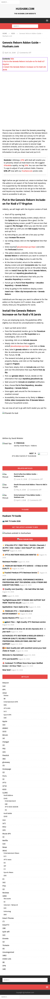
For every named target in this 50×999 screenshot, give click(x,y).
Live (4, 820)
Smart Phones (8, 918)
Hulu (4, 776)
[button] (46, 20)
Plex (4, 886)
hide (12, 59)
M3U (4, 827)
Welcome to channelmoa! (12, 655)
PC (3, 879)
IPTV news (7, 860)
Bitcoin (5, 735)
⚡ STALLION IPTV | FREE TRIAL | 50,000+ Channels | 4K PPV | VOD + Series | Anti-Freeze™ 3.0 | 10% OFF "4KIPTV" (24, 548)
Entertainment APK (11, 702)
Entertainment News (11, 853)
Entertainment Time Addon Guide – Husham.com (28, 496)
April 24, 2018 (10, 53)
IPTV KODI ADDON (11, 807)
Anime (6, 695)
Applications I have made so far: (15, 607)
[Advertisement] (25, 101)
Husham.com (27, 171)
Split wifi (5, 932)
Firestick (5, 755)
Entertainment (10, 801)
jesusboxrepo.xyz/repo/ (26, 247)
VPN (22, 160)
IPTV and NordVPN (10, 659)
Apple (4, 721)
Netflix (5, 840)
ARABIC (5, 728)
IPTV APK (7, 708)
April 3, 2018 (21, 500)
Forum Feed (28, 539)
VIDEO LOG (6, 959)
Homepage (6, 769)
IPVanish (7, 165)
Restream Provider (9, 562)
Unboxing (7, 911)
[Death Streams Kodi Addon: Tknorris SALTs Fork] (7, 486)
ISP (5, 866)
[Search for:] (10, 2)
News (4, 847)
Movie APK (6, 834)
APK (3, 690)
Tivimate (5, 945)
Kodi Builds (8, 813)
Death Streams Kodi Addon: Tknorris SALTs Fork (30, 485)
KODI (4, 789)
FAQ (3, 749)
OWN (4, 596)
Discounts (7, 899)
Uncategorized (8, 952)
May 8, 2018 (21, 490)
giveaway (6, 762)
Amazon (5, 683)
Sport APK (7, 715)
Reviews (5, 893)
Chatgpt (5, 742)
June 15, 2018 (21, 479)
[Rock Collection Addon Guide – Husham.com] (7, 475)
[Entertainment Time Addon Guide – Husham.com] (7, 496)
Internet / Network (11, 905)
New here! (6, 670)
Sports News (8, 872)
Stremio (5, 939)
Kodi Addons (8, 795)
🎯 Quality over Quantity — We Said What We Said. (23, 589)
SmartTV (5, 925)
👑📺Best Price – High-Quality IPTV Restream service (24, 622)
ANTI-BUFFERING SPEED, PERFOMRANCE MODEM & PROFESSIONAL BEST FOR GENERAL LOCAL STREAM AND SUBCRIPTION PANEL (24, 582)
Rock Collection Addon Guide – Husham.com (26, 475)
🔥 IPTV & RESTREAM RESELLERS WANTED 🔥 (20, 555)
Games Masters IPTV (10, 618)
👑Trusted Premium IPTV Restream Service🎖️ (20, 573)
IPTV (4, 783)
